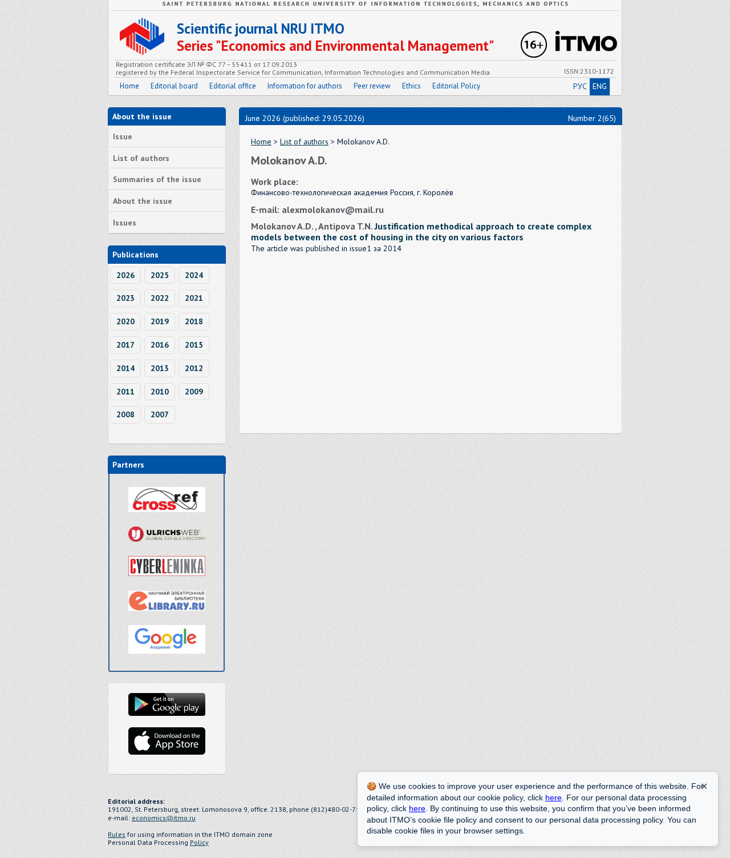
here (553, 797)
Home (129, 86)
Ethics (411, 86)
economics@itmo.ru (164, 817)
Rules (116, 834)
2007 (160, 414)
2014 (125, 368)
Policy (199, 842)
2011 (125, 391)
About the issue (142, 201)
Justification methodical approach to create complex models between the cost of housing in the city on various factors (421, 231)
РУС (580, 86)
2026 (125, 275)
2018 (194, 321)
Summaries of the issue (157, 179)
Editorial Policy (456, 86)
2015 (194, 345)
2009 (194, 391)
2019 (160, 321)
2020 (125, 321)
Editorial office (232, 86)
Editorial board (174, 86)
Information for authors (304, 86)
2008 (125, 414)
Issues (124, 222)
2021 (194, 298)
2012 (194, 368)
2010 (160, 391)
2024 (194, 275)
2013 (160, 368)
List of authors (141, 158)
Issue (122, 136)
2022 (160, 298)
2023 (125, 298)
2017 (125, 345)
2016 (160, 345)
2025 (160, 275)
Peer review (372, 86)
